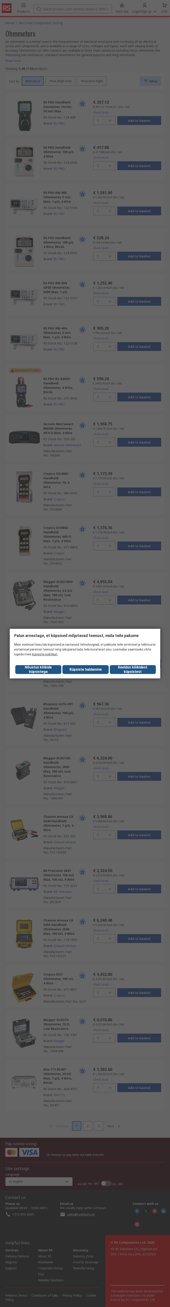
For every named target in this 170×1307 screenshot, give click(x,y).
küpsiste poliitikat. (45, 654)
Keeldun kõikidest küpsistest (132, 669)
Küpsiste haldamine (86, 669)
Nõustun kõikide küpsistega (38, 669)
